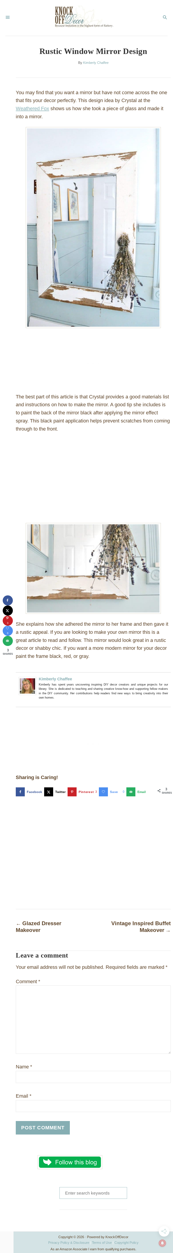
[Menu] (7, 18)
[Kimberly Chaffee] (27, 698)
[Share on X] (8, 610)
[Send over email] (8, 641)
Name (24, 1067)
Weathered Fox (32, 108)
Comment (28, 981)
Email (24, 1096)
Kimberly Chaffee (96, 63)
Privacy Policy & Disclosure (68, 1242)
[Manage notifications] (162, 1243)
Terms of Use (102, 1242)
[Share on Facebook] (8, 600)
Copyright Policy (126, 1242)
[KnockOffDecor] (86, 18)
